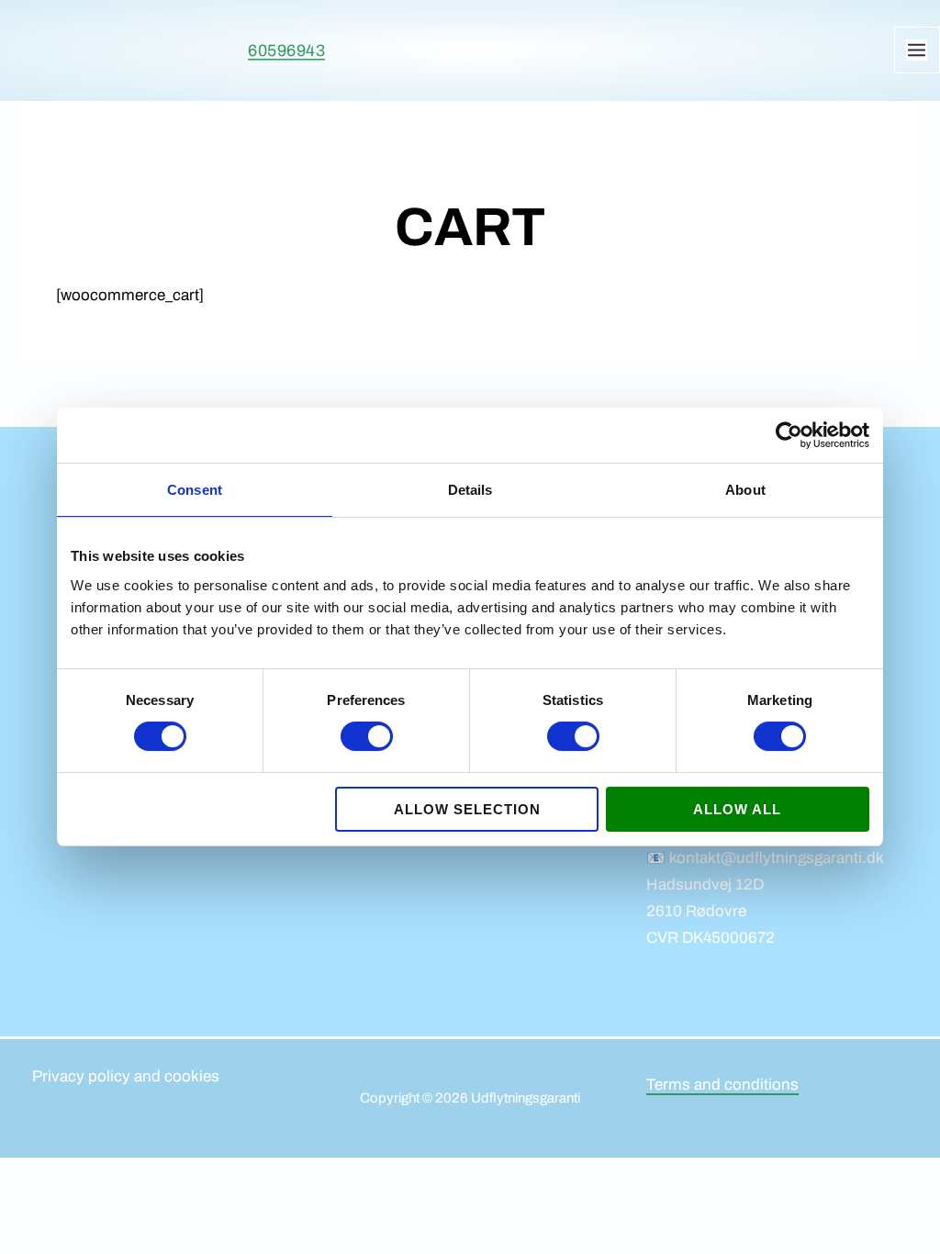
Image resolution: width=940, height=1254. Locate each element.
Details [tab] (470, 490)
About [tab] (745, 490)
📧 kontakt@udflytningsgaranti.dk (765, 858)
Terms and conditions (722, 1084)
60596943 (286, 50)
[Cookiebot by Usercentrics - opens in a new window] (789, 435)
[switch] (367, 736)
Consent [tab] (194, 490)
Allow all (737, 809)
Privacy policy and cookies (125, 1076)
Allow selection (467, 809)
